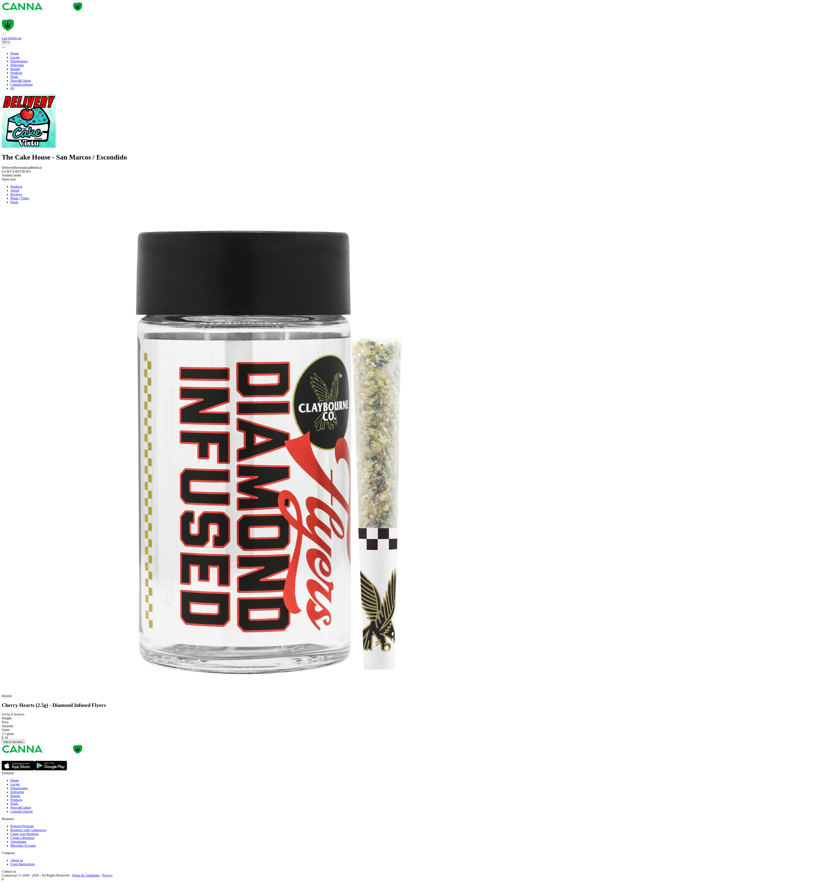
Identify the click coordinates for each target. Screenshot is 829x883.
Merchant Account (23, 845)
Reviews (16, 194)
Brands (15, 69)
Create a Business (22, 838)
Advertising (18, 842)
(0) (12, 88)
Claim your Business (24, 834)
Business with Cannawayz (28, 830)
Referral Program (22, 826)
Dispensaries (19, 61)
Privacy (107, 875)
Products (16, 73)
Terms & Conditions (86, 875)
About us (16, 860)
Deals (14, 77)
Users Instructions (22, 864)
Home (14, 53)
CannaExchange (21, 84)
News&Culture (20, 80)
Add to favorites (13, 742)
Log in (6, 38)
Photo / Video (19, 198)
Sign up (16, 38)
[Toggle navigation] (3, 47)
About (14, 190)
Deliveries (17, 65)
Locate (15, 57)
